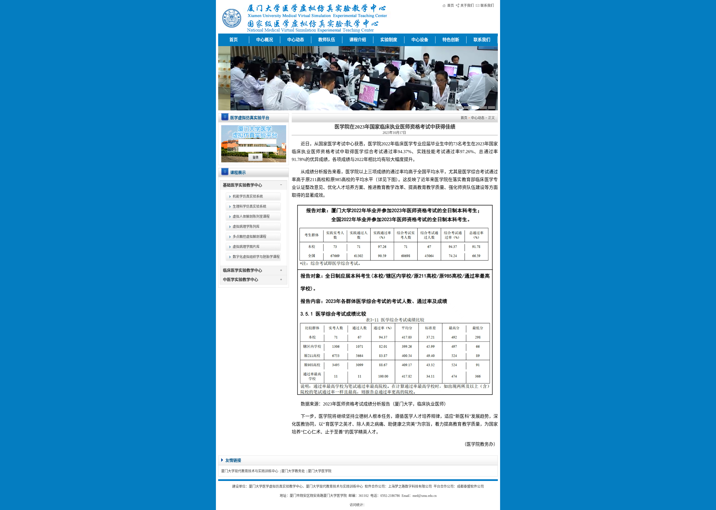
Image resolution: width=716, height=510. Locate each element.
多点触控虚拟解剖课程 (249, 237)
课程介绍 (357, 39)
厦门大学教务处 (293, 471)
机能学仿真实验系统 (248, 196)
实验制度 (388, 39)
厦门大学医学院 (319, 471)
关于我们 (467, 6)
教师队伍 (326, 39)
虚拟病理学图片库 (246, 247)
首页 (450, 6)
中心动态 (295, 39)
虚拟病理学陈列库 (246, 227)
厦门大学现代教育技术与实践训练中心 (249, 471)
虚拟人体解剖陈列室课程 (251, 217)
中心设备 (419, 39)
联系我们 (487, 6)
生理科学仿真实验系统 (249, 206)
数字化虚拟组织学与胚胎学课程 (256, 257)
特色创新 (450, 39)
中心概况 (264, 39)
